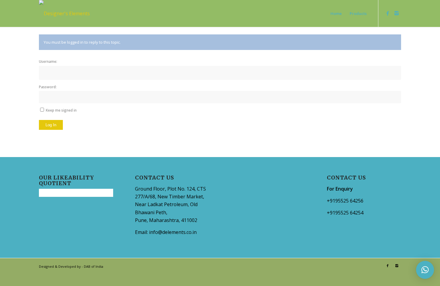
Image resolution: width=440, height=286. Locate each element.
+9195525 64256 (345, 200)
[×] (425, 270)
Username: (48, 61)
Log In (50, 125)
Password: (48, 86)
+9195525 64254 (345, 212)
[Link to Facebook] (387, 13)
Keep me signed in (61, 110)
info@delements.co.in (173, 232)
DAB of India (93, 266)
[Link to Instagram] (396, 13)
